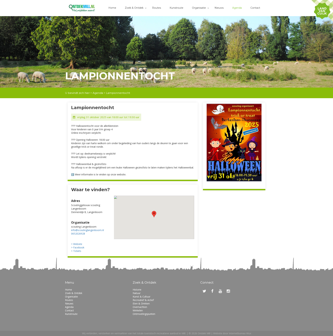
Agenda (237, 7)
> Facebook (77, 247)
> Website (76, 244)
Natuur (136, 293)
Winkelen (138, 310)
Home (112, 7)
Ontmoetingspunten (144, 314)
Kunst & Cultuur (141, 296)
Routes (156, 7)
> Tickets (76, 251)
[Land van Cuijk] (322, 11)
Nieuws (219, 7)
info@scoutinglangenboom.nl (87, 230)
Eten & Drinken (141, 303)
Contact (255, 7)
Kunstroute (176, 7)
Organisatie (199, 7)
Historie (137, 289)
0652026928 (78, 233)
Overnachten (140, 307)
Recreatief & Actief (143, 300)
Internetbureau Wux (240, 333)
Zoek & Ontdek (134, 7)
